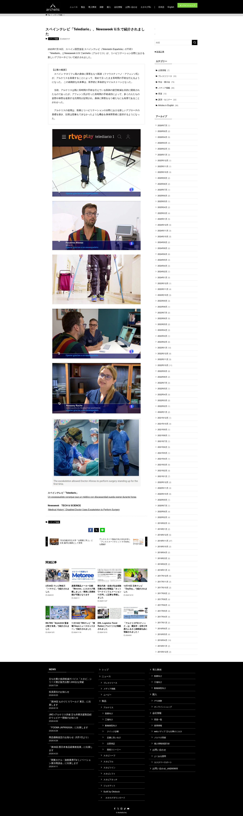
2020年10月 (164, 493)
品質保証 (110, 743)
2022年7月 (164, 382)
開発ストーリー (113, 749)
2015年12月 (164, 651)
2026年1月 (164, 154)
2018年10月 (164, 546)
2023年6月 (164, 318)
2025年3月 (164, 213)
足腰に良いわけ (113, 737)
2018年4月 (164, 552)
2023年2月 (164, 341)
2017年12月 (164, 575)
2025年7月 (164, 189)
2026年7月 (164, 125)
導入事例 (156, 669)
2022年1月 (164, 412)
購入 (154, 694)
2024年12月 (164, 224)
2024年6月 (164, 254)
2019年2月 (164, 523)
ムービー (107, 694)
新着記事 (160, 51)
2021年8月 (164, 435)
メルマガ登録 (160, 737)
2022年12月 (164, 353)
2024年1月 (164, 277)
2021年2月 (164, 470)
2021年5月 (164, 452)
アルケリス (108, 707)
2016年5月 (164, 634)
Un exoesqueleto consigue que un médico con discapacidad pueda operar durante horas (92, 496)
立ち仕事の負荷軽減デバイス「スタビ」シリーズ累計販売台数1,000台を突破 (70, 682)
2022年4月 (164, 394)
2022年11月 (164, 359)
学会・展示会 (166, 81)
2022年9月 (164, 371)
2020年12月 (164, 482)
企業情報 (163, 70)
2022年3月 (164, 400)
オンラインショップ (163, 706)
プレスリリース (167, 76)
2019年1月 (164, 529)
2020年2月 (164, 517)
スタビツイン (109, 767)
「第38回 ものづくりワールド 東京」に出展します (70, 704)
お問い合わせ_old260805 (165, 768)
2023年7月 (164, 312)
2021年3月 (164, 464)
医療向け (109, 713)
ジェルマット (109, 785)
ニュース (106, 676)
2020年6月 (164, 511)
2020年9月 (164, 499)
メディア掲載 (53, 39)
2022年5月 (164, 388)
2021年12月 (164, 417)
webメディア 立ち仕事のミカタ (168, 731)
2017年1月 (164, 622)
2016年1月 (164, 645)
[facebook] (114, 808)
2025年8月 (164, 183)
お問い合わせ (159, 749)
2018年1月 (164, 569)
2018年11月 (165, 540)
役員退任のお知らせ (59, 693)
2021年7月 (164, 441)
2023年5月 (164, 324)
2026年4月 (164, 137)
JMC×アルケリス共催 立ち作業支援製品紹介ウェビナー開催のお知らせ (70, 717)
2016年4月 (164, 640)
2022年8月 (164, 376)
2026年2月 (164, 148)
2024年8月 (164, 248)
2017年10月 (164, 587)
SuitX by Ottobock (112, 791)
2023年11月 (164, 289)
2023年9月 (164, 300)
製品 (104, 701)
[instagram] (121, 808)
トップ (105, 669)
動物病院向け (111, 725)
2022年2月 (164, 406)
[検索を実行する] (194, 42)
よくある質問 (160, 756)
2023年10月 (164, 295)
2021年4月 (164, 458)
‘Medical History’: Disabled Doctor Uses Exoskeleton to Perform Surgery (84, 509)
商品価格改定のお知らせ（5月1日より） (69, 739)
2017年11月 (164, 581)
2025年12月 (164, 160)
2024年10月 (164, 236)
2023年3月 (164, 335)
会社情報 (156, 713)
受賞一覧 (158, 719)
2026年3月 (164, 142)
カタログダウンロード (114, 797)
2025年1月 (164, 218)
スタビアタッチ (110, 779)
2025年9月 (164, 178)
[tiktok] (125, 808)
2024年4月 (164, 265)
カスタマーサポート (163, 762)
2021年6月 (164, 447)
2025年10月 (164, 172)
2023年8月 (164, 306)
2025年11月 (164, 166)
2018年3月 (164, 558)
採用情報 (158, 725)
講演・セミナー (167, 99)
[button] (90, 530)
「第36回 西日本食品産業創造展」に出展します (71, 750)
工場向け (109, 719)
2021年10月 (164, 423)
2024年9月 (164, 242)
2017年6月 (164, 604)
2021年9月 (164, 429)
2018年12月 (164, 534)
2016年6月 (164, 628)
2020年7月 (164, 505)
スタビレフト (109, 773)
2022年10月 (165, 365)
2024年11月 (164, 230)
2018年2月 (164, 564)
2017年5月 (164, 610)
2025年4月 (164, 207)
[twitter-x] (118, 808)
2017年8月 (164, 599)
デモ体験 (158, 700)
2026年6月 (164, 131)
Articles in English (168, 105)
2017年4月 (164, 616)
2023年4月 (164, 330)
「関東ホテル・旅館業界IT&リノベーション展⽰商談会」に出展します (70, 763)
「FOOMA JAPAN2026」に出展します (68, 729)
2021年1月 (164, 476)
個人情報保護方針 (162, 743)
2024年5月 (164, 259)
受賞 (162, 93)
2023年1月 (164, 347)
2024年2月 (164, 271)
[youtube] (128, 808)
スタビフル (108, 761)
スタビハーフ (109, 755)
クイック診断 (112, 731)
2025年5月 (164, 201)
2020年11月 (164, 487)
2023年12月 (164, 283)
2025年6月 (164, 195)
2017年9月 (164, 593)
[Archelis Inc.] (53, 6)
